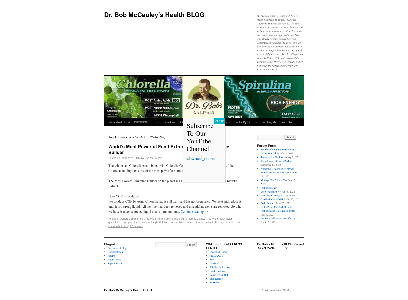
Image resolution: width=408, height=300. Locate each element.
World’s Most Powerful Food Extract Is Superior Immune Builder (168, 149)
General (124, 218)
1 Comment (136, 226)
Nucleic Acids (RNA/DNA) (154, 222)
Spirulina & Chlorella (142, 218)
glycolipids (114, 222)
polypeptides (177, 222)
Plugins (111, 255)
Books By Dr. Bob (245, 122)
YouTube (287, 122)
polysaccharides (195, 222)
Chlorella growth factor (219, 218)
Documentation (115, 251)
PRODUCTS (141, 122)
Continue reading (194, 211)
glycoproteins (129, 222)
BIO (156, 122)
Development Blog (117, 248)
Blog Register (269, 122)
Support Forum (115, 263)
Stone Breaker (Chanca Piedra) (276, 161)
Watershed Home (119, 122)
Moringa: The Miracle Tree (274, 180)
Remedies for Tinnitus (272, 157)
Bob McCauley (153, 158)
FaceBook (169, 122)
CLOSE (219, 121)
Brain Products (268, 203)
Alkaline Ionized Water (221, 267)
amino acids (173, 218)
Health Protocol (217, 271)
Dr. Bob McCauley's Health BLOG (154, 14)
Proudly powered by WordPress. (277, 290)
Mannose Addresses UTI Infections (279, 218)
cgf (182, 218)
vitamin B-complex (216, 222)
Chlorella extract (195, 218)
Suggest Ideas (115, 259)
